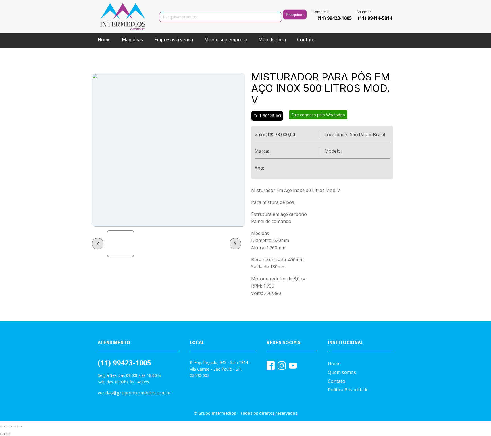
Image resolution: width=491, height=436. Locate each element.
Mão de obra (272, 39)
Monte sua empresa (225, 39)
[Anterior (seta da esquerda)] (2, 434)
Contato (306, 39)
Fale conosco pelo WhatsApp (318, 114)
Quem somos (342, 372)
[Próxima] (235, 243)
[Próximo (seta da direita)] (8, 434)
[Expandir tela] (8, 426)
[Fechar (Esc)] (19, 426)
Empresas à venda (173, 39)
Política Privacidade (348, 390)
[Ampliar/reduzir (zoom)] (2, 426)
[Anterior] (97, 243)
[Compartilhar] (13, 426)
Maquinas (132, 39)
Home (104, 39)
